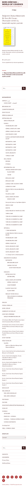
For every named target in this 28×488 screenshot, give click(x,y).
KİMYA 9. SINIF (9, 205)
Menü (14, 10)
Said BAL (6, 343)
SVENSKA (4, 411)
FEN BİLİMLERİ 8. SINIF (11, 240)
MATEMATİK (9, 260)
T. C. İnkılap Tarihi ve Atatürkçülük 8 (14, 254)
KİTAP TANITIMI (6, 337)
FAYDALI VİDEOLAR (7, 305)
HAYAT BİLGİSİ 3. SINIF (11, 134)
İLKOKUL (6, 123)
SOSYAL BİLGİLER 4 (11, 153)
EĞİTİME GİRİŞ (11, 276)
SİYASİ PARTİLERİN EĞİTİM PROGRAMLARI (13, 405)
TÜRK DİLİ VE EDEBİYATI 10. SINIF (14, 216)
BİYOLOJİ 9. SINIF (10, 181)
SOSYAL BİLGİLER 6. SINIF (12, 249)
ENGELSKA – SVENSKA (10, 416)
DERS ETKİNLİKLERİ (9, 120)
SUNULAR (4, 408)
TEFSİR (9, 174)
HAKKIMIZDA (5, 457)
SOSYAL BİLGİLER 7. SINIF (12, 252)
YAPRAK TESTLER (12, 265)
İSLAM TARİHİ (11, 172)
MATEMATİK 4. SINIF (11, 150)
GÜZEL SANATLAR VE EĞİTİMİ (13, 280)
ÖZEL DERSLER (6, 391)
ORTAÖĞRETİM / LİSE (9, 167)
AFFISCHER (7, 413)
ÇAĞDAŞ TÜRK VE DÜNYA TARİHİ (14, 183)
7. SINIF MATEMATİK (11, 230)
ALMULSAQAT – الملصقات (10, 103)
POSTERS (4, 402)
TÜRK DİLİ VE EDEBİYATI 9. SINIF (14, 224)
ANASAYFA (5, 454)
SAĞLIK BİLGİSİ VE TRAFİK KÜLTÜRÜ (15, 210)
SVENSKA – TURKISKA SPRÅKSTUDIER (14, 419)
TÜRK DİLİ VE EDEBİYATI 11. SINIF (14, 219)
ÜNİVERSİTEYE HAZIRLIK (10, 258)
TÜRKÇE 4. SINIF (10, 155)
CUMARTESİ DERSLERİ (8, 109)
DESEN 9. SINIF (11, 199)
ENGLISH (4, 302)
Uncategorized (6, 425)
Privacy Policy (5, 460)
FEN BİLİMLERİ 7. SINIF (11, 237)
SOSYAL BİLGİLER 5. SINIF (12, 246)
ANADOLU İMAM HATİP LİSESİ (13, 169)
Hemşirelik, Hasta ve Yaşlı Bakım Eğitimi (16, 202)
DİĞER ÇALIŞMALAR (7, 115)
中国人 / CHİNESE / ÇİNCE (8, 428)
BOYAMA (8, 161)
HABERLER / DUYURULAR (8, 311)
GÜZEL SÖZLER (6, 308)
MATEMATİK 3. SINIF (11, 147)
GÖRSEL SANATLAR (11, 243)
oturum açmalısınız (18, 62)
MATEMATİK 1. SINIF (11, 141)
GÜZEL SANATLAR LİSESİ (12, 196)
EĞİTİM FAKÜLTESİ (10, 274)
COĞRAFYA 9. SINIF (11, 186)
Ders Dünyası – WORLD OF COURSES (12, 3)
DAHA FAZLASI (6, 112)
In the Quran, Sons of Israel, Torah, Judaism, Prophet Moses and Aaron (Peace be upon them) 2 (13, 333)
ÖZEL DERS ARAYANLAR (10, 393)
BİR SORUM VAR (6, 106)
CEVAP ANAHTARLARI (15, 267)
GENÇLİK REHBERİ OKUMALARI (12, 316)
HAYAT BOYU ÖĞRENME (8, 314)
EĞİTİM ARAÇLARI (7, 118)
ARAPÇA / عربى (6, 100)
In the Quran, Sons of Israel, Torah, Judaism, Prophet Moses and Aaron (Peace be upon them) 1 (13, 326)
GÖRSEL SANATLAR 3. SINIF (13, 128)
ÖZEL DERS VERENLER (10, 396)
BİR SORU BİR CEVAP (12, 262)
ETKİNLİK (8, 164)
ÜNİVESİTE (7, 272)
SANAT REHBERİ (11, 285)
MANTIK (8, 208)
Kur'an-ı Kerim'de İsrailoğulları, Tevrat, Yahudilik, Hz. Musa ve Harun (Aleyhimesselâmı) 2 (11, 364)
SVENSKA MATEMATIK (10, 422)
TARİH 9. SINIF (9, 213)
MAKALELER (5, 388)
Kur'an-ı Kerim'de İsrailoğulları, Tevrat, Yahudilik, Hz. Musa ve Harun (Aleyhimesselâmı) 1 (11, 357)
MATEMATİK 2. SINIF (11, 144)
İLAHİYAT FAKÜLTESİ (11, 288)
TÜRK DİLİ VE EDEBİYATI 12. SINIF (14, 222)
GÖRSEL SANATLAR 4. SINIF (13, 131)
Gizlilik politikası (6, 463)
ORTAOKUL (7, 228)
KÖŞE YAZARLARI (6, 340)
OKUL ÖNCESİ (7, 159)
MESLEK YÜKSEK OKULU (12, 294)
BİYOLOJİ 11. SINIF (10, 178)
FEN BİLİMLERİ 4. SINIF (11, 125)
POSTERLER (5, 399)
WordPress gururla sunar (16, 484)
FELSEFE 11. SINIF (10, 194)
